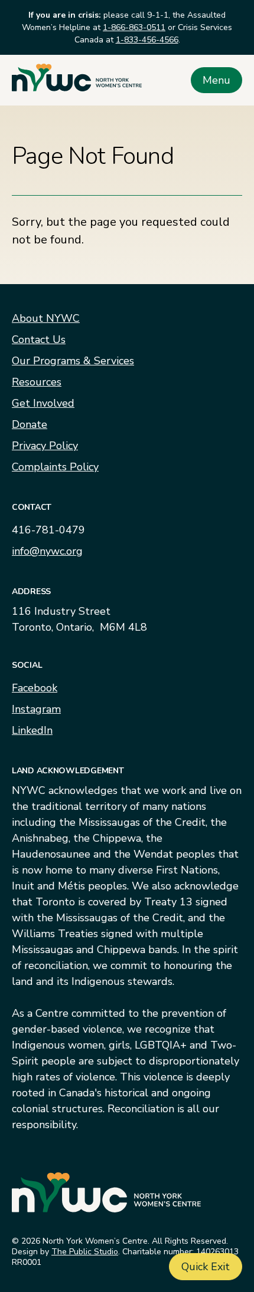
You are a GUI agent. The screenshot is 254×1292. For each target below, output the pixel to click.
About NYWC (46, 318)
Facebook (34, 688)
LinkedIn (32, 730)
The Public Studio (84, 1251)
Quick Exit (205, 1267)
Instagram (36, 709)
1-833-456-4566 (147, 39)
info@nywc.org (47, 551)
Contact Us (39, 339)
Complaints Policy (55, 467)
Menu (216, 80)
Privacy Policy (45, 446)
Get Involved (43, 403)
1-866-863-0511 (134, 27)
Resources (36, 382)
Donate (29, 424)
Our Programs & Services (73, 361)
